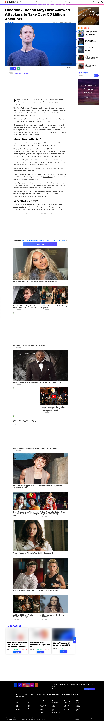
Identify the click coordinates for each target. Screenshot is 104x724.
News (32, 2)
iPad (17, 703)
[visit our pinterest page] (24, 685)
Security (54, 706)
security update (33, 110)
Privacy (54, 705)
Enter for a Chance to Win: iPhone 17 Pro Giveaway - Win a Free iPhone (52, 4)
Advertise (66, 706)
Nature (77, 709)
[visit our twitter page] (20, 685)
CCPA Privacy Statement (67, 718)
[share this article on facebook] (11, 68)
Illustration (78, 706)
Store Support (74, 694)
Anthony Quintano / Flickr (66, 63)
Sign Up (96, 75)
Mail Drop (42, 712)
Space (77, 710)
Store (52, 2)
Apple (77, 705)
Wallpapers (68, 2)
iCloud (41, 706)
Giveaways (59, 2)
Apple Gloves (55, 702)
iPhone (17, 702)
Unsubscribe (28, 694)
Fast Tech (7, 7)
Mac (17, 705)
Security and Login (19, 207)
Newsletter (56, 694)
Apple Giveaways (56, 712)
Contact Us (18, 694)
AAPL (53, 709)
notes (44, 196)
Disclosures (76, 719)
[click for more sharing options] (18, 68)
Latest (77, 702)
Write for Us (65, 694)
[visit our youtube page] (32, 685)
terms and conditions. (11, 719)
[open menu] (2, 2)
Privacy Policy (67, 703)
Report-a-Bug (19, 696)
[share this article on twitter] (14, 68)
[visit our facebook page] (15, 685)
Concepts (54, 710)
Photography (79, 708)
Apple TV (18, 706)
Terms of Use (67, 709)
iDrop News (16, 717)
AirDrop (41, 702)
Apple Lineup (24, 2)
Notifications (37, 694)
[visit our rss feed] (36, 685)
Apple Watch (18, 708)
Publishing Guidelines (92, 718)
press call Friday (47, 177)
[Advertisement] (40, 86)
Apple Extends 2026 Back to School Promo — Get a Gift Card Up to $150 (45, 240)
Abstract (78, 703)
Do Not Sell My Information (79, 718)
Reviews (54, 703)
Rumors (45, 2)
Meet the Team (47, 694)
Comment (46, 244)
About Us (66, 702)
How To (38, 2)
